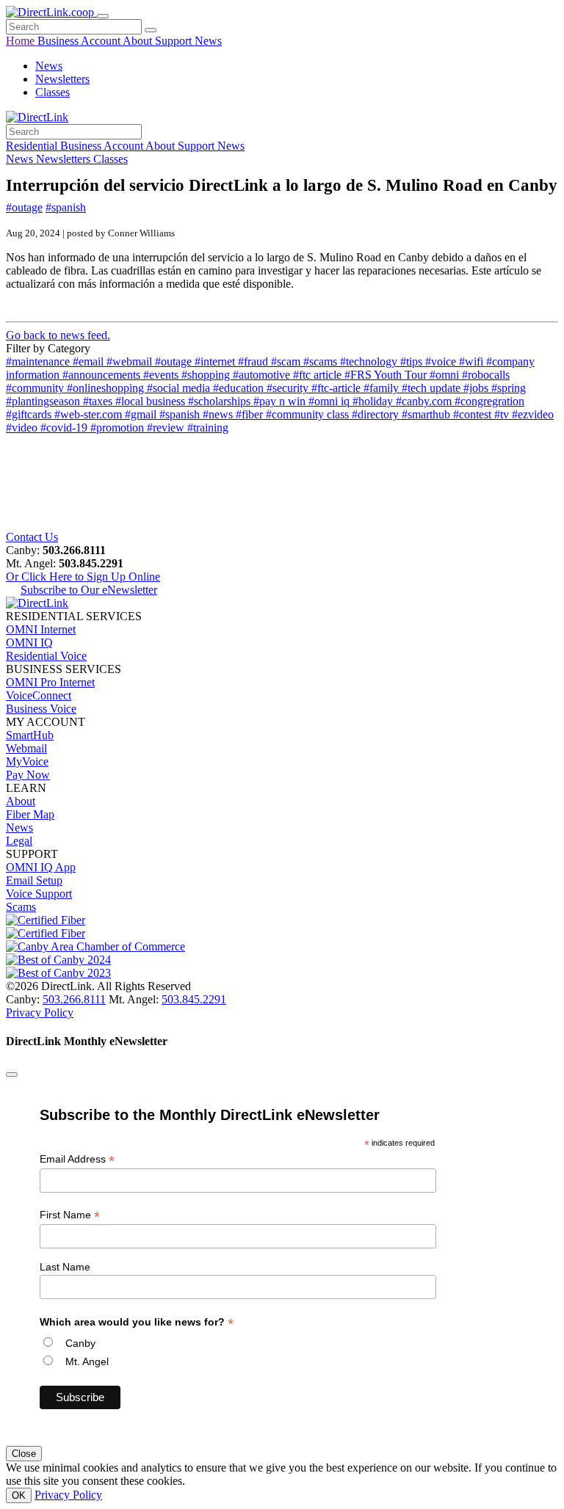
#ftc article (318, 374)
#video (23, 427)
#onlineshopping (107, 388)
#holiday (374, 401)
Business (59, 40)
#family (383, 388)
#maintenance (39, 361)
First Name (70, 1215)
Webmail (26, 748)
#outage (24, 207)
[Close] (12, 1074)
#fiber (251, 414)
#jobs (477, 388)
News (208, 40)
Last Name (65, 1267)
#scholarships (220, 401)
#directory (377, 414)
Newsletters (62, 79)
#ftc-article (337, 388)
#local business (151, 401)
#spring (508, 388)
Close (24, 1453)
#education (240, 388)
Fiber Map (30, 814)
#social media (180, 388)
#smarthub (427, 414)
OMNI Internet (41, 629)
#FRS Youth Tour (387, 374)
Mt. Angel (87, 1361)
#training (207, 427)
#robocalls (486, 374)
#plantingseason (44, 401)
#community (36, 388)
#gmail (142, 414)
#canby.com (425, 401)
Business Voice (41, 708)
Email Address (77, 1159)
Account (102, 40)
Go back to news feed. (58, 335)
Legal (19, 841)
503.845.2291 (194, 999)
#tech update (432, 388)
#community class (309, 414)
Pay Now (28, 774)
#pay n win (280, 401)
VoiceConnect (38, 695)
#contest (473, 414)
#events (162, 374)
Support (175, 40)
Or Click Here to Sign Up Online (83, 576)
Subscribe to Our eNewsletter (89, 589)
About (139, 40)
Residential (33, 145)
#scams (321, 361)
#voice (442, 361)
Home (21, 40)
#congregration (489, 401)
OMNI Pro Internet (50, 682)
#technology (370, 361)
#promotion (118, 427)
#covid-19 (65, 427)
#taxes (99, 401)
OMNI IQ (29, 642)
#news (219, 414)
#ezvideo (533, 414)
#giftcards (30, 414)
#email (89, 361)
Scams (21, 907)
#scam (287, 361)
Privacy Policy (39, 1012)
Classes (52, 92)
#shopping (207, 374)
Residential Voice (46, 656)
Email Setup (34, 880)
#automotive (263, 374)
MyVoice (27, 761)
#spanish (66, 207)
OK (19, 1495)
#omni (446, 374)
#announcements (102, 374)
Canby (80, 1343)
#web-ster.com (89, 414)
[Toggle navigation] (103, 16)
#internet (216, 361)
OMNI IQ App (41, 867)
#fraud (254, 361)
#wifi (472, 361)
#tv (503, 414)
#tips (412, 361)
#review (167, 427)
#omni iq (330, 401)
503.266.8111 (74, 999)
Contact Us (32, 537)
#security (289, 388)
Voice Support (39, 893)
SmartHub (30, 735)
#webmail (130, 361)
